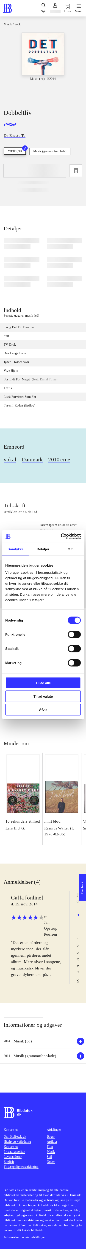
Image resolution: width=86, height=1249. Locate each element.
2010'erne (59, 460)
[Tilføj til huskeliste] (75, 170)
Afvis (43, 710)
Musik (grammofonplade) (50, 151)
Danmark (32, 460)
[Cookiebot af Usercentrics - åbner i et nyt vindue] (61, 536)
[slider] (43, 66)
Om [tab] (70, 549)
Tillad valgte (43, 696)
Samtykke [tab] (15, 549)
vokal (10, 460)
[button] (43, 1041)
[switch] (74, 634)
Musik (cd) (15, 151)
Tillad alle (43, 683)
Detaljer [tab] (43, 549)
